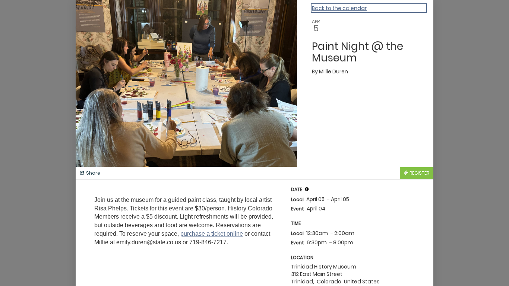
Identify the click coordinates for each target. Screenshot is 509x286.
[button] (307, 189)
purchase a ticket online (211, 234)
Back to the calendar (339, 8)
